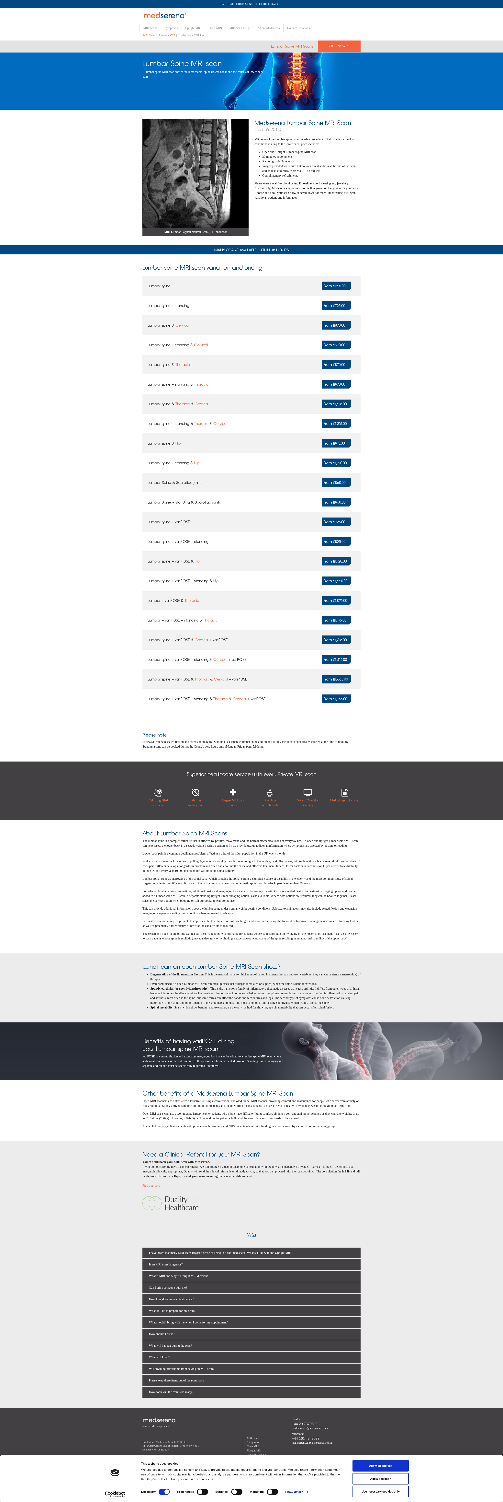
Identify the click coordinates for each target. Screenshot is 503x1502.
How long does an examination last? (171, 1299)
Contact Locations (298, 28)
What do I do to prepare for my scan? (172, 1310)
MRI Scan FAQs (239, 28)
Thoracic (182, 364)
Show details (294, 1492)
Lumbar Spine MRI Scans (292, 46)
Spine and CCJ (167, 35)
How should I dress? (161, 1334)
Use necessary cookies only (381, 1491)
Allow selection (380, 1478)
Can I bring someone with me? (168, 1287)
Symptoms (171, 28)
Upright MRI (193, 28)
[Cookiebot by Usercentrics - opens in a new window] (115, 1494)
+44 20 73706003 (305, 1424)
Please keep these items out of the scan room (176, 1380)
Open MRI (215, 28)
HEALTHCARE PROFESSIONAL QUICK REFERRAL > (248, 4)
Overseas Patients (256, 1454)
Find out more (151, 1185)
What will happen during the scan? (170, 1345)
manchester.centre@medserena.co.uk (312, 1442)
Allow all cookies (380, 1465)
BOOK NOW (338, 46)
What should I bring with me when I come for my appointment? (188, 1322)
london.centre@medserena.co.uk (310, 1428)
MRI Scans (150, 28)
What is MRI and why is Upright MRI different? (179, 1276)
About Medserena (269, 28)
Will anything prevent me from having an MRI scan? (181, 1368)
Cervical (182, 325)
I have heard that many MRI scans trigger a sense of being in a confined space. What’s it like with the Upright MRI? (221, 1252)
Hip (178, 443)
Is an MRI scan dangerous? (166, 1264)
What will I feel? (159, 1357)
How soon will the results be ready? (171, 1392)
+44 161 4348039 (305, 1438)
